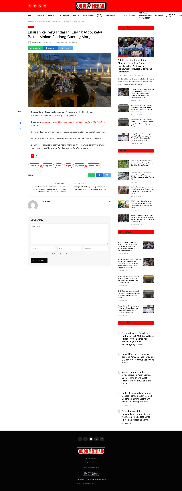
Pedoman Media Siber (93, 479)
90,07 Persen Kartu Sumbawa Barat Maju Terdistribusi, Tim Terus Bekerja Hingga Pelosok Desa (141, 204)
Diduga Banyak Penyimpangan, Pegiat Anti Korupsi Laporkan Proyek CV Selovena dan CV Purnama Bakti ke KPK (141, 137)
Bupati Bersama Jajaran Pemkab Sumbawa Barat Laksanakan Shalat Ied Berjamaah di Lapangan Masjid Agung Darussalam (49, 189)
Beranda (39, 15)
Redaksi (159, 15)
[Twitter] (20, 128)
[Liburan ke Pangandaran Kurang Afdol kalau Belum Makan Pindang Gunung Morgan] (69, 80)
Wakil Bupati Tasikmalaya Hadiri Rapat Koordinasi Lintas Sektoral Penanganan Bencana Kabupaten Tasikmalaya (142, 218)
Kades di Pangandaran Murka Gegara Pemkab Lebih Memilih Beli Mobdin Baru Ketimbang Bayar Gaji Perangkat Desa (137, 397)
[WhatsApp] (20, 117)
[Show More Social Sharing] (76, 48)
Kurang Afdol (47, 166)
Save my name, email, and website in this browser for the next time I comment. (59, 254)
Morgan (68, 166)
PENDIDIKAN (88, 15)
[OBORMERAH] (91, 5)
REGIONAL (64, 15)
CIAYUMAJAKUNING (127, 15)
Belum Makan (34, 166)
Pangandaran (79, 166)
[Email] (20, 133)
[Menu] (29, 15)
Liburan (59, 166)
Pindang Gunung (94, 166)
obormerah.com (86, 463)
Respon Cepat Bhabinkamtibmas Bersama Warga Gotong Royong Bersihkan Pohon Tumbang (142, 163)
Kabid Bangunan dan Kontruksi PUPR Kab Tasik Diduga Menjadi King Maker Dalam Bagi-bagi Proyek (142, 123)
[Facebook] (20, 123)
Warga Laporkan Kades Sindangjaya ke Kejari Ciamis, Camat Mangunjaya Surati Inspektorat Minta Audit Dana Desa (136, 378)
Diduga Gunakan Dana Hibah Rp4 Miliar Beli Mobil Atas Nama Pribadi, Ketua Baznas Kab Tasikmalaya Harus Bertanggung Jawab (138, 339)
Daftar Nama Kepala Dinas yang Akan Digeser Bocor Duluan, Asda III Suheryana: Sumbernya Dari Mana (142, 190)
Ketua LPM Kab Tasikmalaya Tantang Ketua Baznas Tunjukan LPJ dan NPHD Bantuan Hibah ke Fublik (138, 358)
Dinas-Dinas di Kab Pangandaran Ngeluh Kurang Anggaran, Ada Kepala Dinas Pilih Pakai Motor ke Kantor (136, 415)
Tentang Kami (170, 15)
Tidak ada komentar (62, 42)
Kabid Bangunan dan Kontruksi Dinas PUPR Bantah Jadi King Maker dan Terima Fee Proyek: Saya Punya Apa (141, 109)
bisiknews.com (96, 463)
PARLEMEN (110, 15)
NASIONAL (52, 15)
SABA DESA (99, 15)
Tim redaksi (37, 42)
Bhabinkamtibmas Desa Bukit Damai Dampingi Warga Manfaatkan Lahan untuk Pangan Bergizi (142, 176)
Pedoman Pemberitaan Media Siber (145, 15)
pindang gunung (68, 115)
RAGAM (76, 15)
